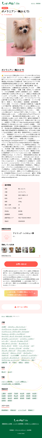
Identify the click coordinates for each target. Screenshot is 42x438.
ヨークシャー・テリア (28, 358)
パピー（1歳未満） (7, 381)
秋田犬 (21, 362)
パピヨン (4, 348)
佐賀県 (10, 393)
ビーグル (26, 348)
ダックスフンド (23, 343)
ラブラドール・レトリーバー (10, 360)
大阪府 (28, 393)
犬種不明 (4, 362)
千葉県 (16, 393)
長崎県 (34, 398)
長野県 (4, 400)
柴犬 (33, 360)
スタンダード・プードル (9, 343)
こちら (22, 279)
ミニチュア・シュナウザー (29, 355)
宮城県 (4, 396)
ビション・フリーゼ (15, 348)
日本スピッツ (25, 360)
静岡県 (10, 400)
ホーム (3, 316)
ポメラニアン (27, 353)
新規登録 (38, 3)
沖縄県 (4, 398)
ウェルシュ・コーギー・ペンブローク (13, 334)
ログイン (33, 3)
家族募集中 (5, 410)
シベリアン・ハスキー (27, 339)
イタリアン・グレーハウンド (16, 327)
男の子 (4, 372)
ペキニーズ (5, 353)
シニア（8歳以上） (21, 381)
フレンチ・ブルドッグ (8, 350)
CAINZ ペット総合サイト (32, 424)
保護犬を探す (9, 316)
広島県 (22, 396)
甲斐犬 (15, 362)
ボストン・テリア (15, 353)
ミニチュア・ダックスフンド (10, 358)
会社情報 (29, 430)
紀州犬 (27, 362)
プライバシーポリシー (20, 430)
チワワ (15, 346)
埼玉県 (22, 393)
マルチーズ (5, 355)
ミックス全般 (14, 355)
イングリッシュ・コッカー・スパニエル (14, 329)
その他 (4, 327)
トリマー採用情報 (18, 424)
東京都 (34, 396)
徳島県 (28, 396)
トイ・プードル (24, 346)
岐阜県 (10, 396)
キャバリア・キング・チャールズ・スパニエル (16, 336)
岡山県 (16, 396)
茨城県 (28, 398)
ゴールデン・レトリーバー (10, 339)
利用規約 (12, 430)
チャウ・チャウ (6, 346)
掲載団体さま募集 (7, 424)
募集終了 (31, 410)
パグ (32, 346)
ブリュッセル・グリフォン (25, 350)
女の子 (10, 372)
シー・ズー (5, 341)
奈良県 (34, 393)
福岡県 (16, 398)
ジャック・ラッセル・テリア (19, 341)
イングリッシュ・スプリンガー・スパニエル (15, 331)
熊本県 (10, 398)
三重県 (4, 393)
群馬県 (22, 398)
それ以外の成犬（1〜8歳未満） (11, 384)
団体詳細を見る (6, 256)
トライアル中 (22, 410)
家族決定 (13, 410)
